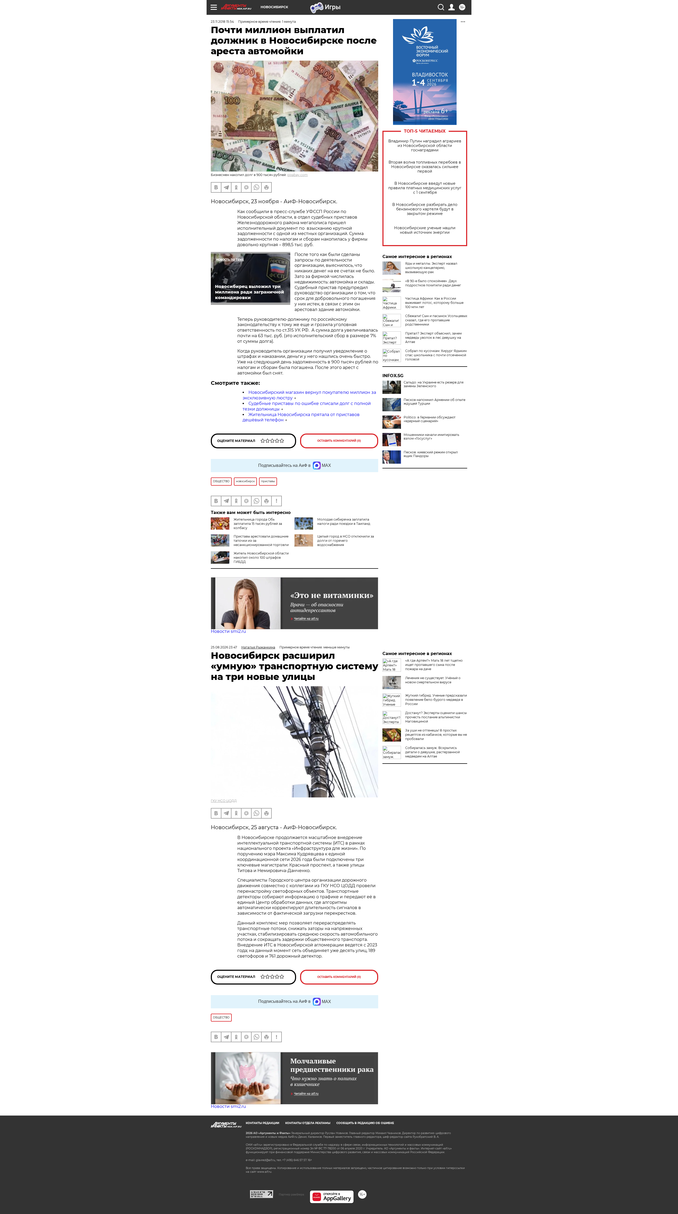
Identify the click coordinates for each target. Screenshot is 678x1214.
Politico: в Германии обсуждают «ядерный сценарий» (430, 419)
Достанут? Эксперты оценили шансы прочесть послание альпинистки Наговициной (436, 717)
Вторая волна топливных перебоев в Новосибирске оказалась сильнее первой (425, 167)
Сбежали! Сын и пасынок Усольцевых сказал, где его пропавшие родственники (436, 320)
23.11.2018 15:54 (222, 22)
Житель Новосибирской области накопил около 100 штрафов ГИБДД (261, 557)
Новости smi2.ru (228, 631)
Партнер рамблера (291, 1194)
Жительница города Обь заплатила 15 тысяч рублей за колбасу (258, 523)
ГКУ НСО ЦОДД (224, 801)
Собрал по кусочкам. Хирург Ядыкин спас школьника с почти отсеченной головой (436, 355)
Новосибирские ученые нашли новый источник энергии (425, 230)
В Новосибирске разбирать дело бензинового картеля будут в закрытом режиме (424, 209)
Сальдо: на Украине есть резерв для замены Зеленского (433, 384)
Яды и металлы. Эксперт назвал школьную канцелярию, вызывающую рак (431, 267)
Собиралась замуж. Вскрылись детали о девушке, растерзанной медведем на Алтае (432, 752)
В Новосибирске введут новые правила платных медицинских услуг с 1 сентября (424, 188)
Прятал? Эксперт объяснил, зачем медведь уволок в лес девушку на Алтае (433, 337)
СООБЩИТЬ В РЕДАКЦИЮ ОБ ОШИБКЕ (365, 1123)
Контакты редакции (262, 1123)
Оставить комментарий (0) (339, 441)
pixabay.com (297, 175)
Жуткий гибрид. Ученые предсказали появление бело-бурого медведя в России (436, 699)
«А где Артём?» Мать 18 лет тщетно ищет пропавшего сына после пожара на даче (434, 664)
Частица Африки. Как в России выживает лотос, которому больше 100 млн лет (434, 302)
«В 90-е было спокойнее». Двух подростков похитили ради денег (433, 283)
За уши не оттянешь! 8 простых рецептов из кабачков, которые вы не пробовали (436, 734)
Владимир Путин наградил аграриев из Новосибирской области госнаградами (424, 145)
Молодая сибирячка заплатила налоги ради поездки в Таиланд (343, 521)
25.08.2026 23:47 (224, 647)
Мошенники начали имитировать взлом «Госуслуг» (431, 436)
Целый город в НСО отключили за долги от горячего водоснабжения (345, 540)
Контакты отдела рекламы (307, 1123)
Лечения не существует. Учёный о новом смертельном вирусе (433, 680)
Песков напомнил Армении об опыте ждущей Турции (434, 401)
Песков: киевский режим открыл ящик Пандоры (431, 454)
